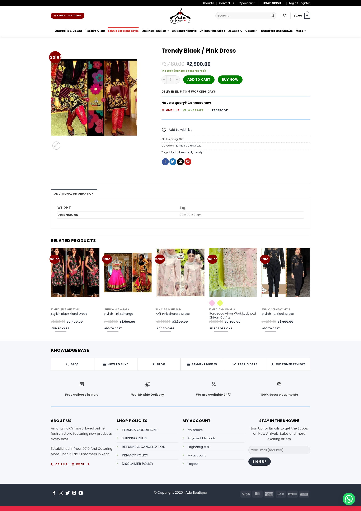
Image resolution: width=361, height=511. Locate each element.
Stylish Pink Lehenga (118, 314)
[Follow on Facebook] (54, 493)
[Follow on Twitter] (67, 493)
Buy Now (230, 79)
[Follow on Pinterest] (74, 493)
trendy (198, 152)
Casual (250, 31)
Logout (193, 464)
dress (182, 152)
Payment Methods (202, 438)
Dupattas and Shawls (277, 31)
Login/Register (198, 447)
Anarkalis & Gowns (69, 31)
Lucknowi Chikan (154, 31)
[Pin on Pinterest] (187, 161)
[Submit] (272, 15)
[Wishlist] (285, 15)
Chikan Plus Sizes (212, 31)
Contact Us (226, 3)
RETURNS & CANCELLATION (143, 446)
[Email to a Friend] (180, 161)
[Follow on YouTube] (81, 493)
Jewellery (235, 31)
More (299, 31)
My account (246, 3)
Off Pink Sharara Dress (173, 314)
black (173, 152)
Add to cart (198, 79)
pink (189, 152)
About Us (208, 3)
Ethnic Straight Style (123, 31)
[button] (299, 3)
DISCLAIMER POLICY (137, 463)
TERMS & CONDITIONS (140, 429)
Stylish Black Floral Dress (69, 314)
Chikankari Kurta (184, 31)
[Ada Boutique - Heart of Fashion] (180, 15)
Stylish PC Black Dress (278, 314)
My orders (195, 430)
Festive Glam (95, 31)
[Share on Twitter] (172, 161)
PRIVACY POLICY (135, 455)
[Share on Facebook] (165, 161)
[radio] (212, 303)
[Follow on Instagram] (61, 493)
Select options (221, 328)
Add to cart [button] (60, 328)
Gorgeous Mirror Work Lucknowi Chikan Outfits (232, 315)
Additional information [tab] (74, 193)
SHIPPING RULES (134, 438)
